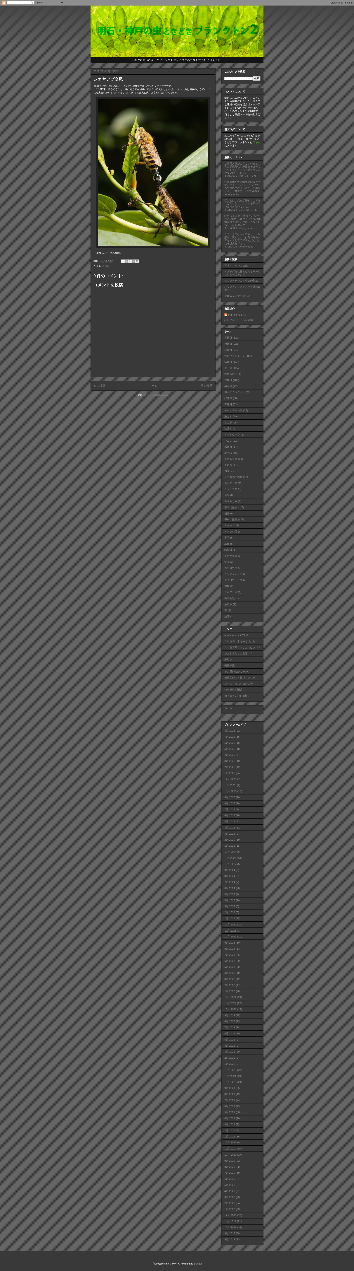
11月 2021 (230, 1075)
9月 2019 (229, 1233)
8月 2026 (229, 730)
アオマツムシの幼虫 (236, 265)
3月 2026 (229, 760)
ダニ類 (228, 422)
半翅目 (228, 337)
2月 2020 (229, 1203)
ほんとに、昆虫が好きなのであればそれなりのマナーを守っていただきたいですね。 (242, 203)
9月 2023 (229, 942)
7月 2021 (229, 1100)
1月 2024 (229, 918)
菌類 (227, 586)
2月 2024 (229, 912)
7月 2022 (229, 1027)
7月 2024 (229, 882)
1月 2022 (229, 1063)
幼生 (227, 495)
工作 (227, 543)
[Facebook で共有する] (133, 261)
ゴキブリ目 (230, 592)
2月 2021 (229, 1130)
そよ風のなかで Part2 (236, 671)
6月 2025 (229, 815)
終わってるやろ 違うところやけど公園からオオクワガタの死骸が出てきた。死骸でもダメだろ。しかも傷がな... (242, 220)
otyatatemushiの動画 (236, 635)
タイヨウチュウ (233, 579)
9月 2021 (229, 1087)
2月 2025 (229, 839)
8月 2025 (229, 803)
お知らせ (229, 470)
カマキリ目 (230, 501)
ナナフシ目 (230, 531)
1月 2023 (229, 991)
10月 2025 (230, 791)
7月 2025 (229, 809)
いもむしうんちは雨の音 (238, 683)
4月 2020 (229, 1191)
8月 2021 (229, 1094)
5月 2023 (229, 966)
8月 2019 (229, 1239)
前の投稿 (207, 385)
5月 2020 (229, 1184)
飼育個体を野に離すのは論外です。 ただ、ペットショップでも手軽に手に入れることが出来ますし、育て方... (242, 186)
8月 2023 (229, 948)
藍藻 (227, 616)
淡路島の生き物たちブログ (239, 677)
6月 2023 (229, 960)
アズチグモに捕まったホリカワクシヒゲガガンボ (242, 273)
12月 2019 (230, 1215)
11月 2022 (230, 1003)
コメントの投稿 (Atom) (156, 395)
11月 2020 (230, 1148)
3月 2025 (229, 833)
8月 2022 (229, 1021)
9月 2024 (229, 870)
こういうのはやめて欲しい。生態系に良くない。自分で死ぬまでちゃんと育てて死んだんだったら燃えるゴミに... (242, 239)
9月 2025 (229, 797)
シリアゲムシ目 (233, 574)
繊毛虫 (228, 386)
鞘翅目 (228, 349)
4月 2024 (229, 900)
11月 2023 (230, 930)
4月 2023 (229, 972)
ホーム (153, 385)
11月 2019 (230, 1221)
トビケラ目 (230, 555)
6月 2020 (229, 1178)
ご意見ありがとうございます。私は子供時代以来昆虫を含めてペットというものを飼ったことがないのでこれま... (242, 168)
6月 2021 (229, 1106)
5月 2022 (229, 1039)
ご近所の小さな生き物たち (239, 641)
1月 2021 (229, 1136)
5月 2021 (229, 1112)
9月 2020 (229, 1160)
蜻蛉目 (228, 549)
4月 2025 (229, 827)
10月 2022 (230, 1009)
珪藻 (227, 428)
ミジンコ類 (230, 489)
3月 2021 (229, 1124)
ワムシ (228, 440)
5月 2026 (229, 748)
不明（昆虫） (232, 507)
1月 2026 (229, 773)
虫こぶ (228, 416)
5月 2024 (229, 894)
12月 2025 (230, 779)
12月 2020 (230, 1142)
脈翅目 (228, 446)
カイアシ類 (230, 483)
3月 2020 (229, 1197)
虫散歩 (228, 659)
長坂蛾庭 (229, 665)
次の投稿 (99, 385)
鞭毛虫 (228, 452)
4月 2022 (229, 1045)
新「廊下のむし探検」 (237, 695)
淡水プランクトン (234, 355)
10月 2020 (230, 1154)
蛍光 (227, 561)
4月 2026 (229, 754)
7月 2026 (229, 736)
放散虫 (228, 604)
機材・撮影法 (232, 519)
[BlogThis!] (126, 261)
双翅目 (105, 266)
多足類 (228, 464)
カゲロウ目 (230, 567)
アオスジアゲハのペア (237, 295)
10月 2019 (230, 1227)
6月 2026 (229, 742)
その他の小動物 (233, 477)
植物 (227, 513)
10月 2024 (230, 863)
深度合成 (229, 374)
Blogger (198, 1263)
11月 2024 (230, 857)
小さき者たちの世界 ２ (238, 653)
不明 (227, 537)
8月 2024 (229, 875)
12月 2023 (230, 924)
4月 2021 (229, 1118)
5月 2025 (229, 821)
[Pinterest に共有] (137, 261)
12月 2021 (230, 1069)
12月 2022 (230, 997)
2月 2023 (229, 985)
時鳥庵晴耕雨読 (233, 689)
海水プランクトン (234, 392)
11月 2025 (230, 785)
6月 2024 (229, 888)
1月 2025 (229, 845)
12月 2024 (230, 851)
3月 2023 (229, 979)
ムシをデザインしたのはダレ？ (242, 647)
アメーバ (229, 525)
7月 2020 (229, 1172)
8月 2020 (229, 1166)
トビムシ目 (230, 458)
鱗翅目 (228, 362)
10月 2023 (230, 936)
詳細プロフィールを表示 (238, 319)
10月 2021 (230, 1081)
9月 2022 (229, 1015)
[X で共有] (130, 261)
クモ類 (228, 367)
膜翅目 (228, 343)
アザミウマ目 (232, 434)
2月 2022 (229, 1057)
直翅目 (228, 404)
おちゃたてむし (237, 314)
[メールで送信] (123, 261)
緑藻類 (228, 398)
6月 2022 (229, 1033)
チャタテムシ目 (233, 410)
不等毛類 (229, 598)
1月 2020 (229, 1209)
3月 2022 (229, 1051)
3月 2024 (229, 906)
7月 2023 (229, 954)
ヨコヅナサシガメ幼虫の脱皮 (241, 280)
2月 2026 (229, 767)
